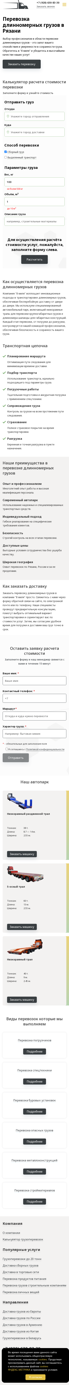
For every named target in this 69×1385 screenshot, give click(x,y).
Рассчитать (34, 259)
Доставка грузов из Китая (21, 1331)
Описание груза (15, 214)
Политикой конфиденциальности (45, 749)
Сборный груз (15, 152)
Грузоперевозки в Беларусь (22, 1338)
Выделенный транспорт (21, 157)
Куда (7, 124)
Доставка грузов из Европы (22, 1311)
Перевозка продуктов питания (24, 1279)
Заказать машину (22, 854)
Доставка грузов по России (22, 1318)
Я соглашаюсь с (36, 749)
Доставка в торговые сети (21, 1272)
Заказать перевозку (21, 64)
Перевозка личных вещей (21, 1292)
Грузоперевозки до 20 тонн (22, 1259)
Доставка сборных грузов (20, 1265)
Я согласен (35, 1377)
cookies (42, 1359)
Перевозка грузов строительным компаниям (34, 1285)
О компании (11, 1233)
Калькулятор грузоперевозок (23, 1239)
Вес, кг (8, 174)
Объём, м (11, 194)
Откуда (9, 108)
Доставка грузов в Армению (22, 1325)
